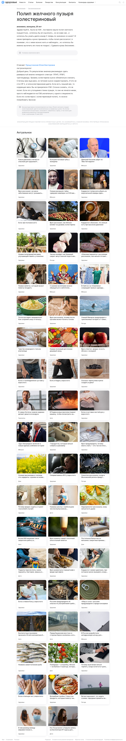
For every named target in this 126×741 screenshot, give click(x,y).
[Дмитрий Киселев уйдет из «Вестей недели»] (94, 153)
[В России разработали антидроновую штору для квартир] (94, 626)
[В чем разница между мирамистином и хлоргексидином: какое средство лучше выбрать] (31, 721)
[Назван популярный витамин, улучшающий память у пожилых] (31, 247)
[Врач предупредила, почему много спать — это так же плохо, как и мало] (94, 437)
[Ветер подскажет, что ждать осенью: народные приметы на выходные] (94, 689)
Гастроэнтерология (34, 8)
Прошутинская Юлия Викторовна (40, 65)
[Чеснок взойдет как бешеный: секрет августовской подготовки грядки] (63, 247)
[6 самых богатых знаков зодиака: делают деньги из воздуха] (31, 405)
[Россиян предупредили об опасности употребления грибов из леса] (63, 595)
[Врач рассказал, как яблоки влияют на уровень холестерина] (63, 216)
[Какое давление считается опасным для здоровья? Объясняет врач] (31, 153)
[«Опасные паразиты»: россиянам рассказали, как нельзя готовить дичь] (94, 247)
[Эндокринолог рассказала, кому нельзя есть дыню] (94, 500)
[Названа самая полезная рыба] (31, 658)
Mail (3, 739)
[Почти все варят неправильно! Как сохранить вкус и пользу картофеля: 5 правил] (31, 310)
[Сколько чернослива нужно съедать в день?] (94, 374)
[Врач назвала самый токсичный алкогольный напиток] (63, 531)
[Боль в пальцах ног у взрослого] (31, 689)
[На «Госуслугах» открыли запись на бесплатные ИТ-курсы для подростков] (63, 721)
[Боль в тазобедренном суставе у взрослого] (31, 374)
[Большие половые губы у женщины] (63, 153)
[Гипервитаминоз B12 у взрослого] (63, 468)
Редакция (48, 739)
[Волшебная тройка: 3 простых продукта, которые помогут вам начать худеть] (63, 689)
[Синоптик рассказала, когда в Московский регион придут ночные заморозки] (94, 468)
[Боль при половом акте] (31, 216)
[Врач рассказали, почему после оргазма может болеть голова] (63, 310)
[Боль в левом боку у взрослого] (31, 595)
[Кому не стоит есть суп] (94, 721)
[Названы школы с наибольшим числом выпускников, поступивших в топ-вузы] (63, 500)
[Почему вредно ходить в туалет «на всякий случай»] (31, 500)
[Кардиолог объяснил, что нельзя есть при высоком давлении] (94, 216)
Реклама (16, 739)
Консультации (21, 8)
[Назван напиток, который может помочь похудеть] (31, 279)
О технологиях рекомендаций (94, 739)
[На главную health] (10, 2)
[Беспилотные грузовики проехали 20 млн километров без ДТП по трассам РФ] (31, 626)
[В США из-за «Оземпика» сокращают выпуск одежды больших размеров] (94, 279)
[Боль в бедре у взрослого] (63, 374)
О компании (9, 739)
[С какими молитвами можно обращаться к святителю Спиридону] (63, 279)
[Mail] (3, 2)
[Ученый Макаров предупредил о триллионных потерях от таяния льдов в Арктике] (94, 310)
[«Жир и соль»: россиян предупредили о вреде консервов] (94, 595)
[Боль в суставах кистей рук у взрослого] (94, 405)
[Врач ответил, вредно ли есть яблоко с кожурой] (94, 342)
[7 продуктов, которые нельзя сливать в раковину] (63, 437)
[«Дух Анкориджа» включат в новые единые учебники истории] (31, 437)
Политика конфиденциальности (113, 739)
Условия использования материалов (62, 739)
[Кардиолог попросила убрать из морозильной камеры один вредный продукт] (94, 184)
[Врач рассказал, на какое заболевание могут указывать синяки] (31, 184)
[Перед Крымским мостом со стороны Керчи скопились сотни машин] (63, 626)
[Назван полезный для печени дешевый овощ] (63, 342)
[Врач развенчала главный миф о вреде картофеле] (63, 563)
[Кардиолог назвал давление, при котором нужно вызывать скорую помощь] (94, 563)
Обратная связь (79, 739)
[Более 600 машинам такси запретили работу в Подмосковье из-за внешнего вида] (31, 531)
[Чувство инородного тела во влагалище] (31, 342)
